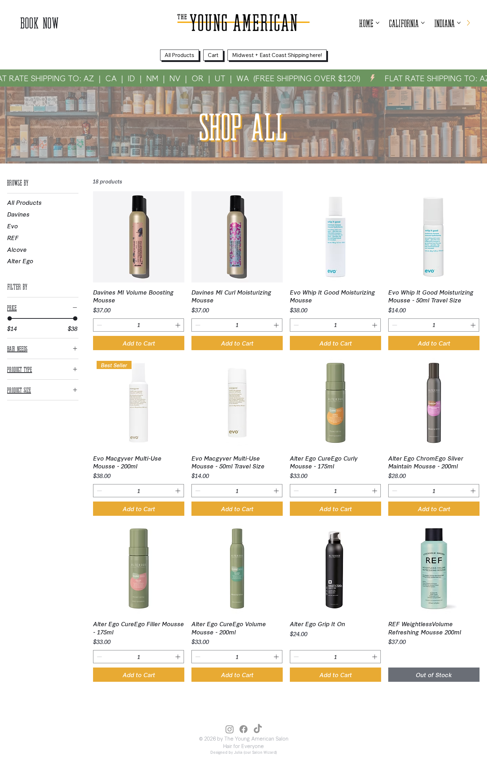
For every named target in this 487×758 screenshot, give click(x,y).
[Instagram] (229, 729)
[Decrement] (98, 325)
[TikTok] (257, 729)
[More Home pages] (377, 23)
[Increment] (178, 325)
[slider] (9, 318)
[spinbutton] (138, 325)
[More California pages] (423, 23)
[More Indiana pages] (459, 23)
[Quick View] (138, 236)
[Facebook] (243, 729)
